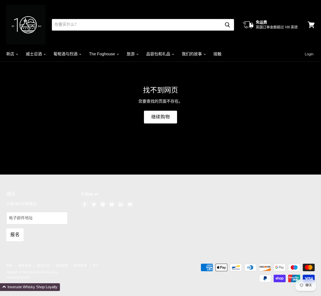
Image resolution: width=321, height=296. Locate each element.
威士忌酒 (34, 54)
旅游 (131, 54)
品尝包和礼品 (158, 54)
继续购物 (160, 116)
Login (309, 54)
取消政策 (80, 265)
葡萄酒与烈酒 (65, 54)
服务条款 (24, 265)
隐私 (9, 265)
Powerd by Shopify (18, 277)
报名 (15, 234)
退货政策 (61, 265)
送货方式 (43, 265)
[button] (30, 287)
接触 (217, 54)
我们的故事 (192, 54)
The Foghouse (102, 54)
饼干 (96, 265)
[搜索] (227, 25)
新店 (10, 54)
